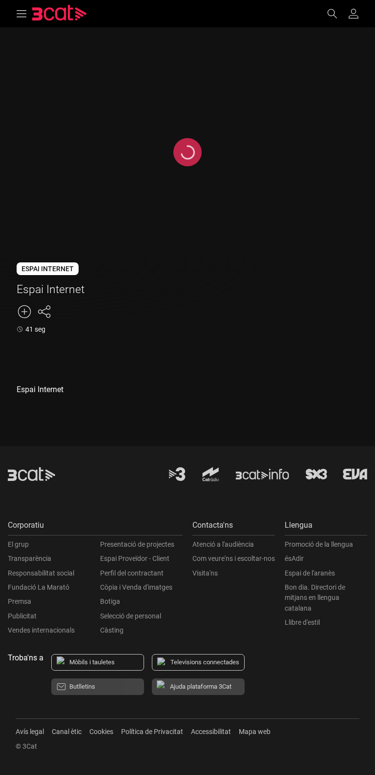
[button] (95, 527)
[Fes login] (353, 14)
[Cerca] (337, 14)
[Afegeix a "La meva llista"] (24, 311)
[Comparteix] (44, 311)
